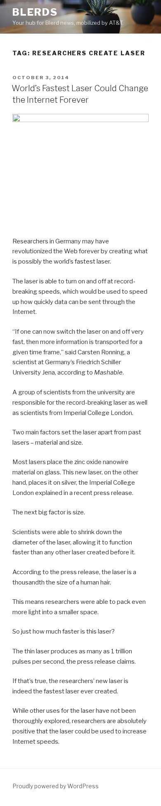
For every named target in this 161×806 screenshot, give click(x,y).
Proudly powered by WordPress (55, 786)
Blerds (35, 12)
